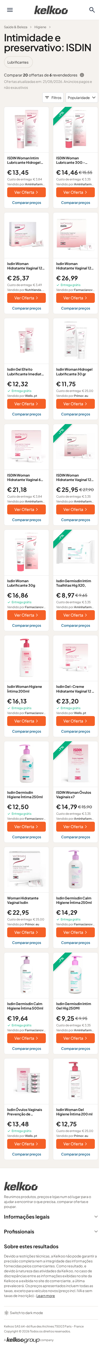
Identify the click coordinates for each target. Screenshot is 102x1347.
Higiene (40, 27)
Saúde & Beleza (15, 27)
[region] (51, 62)
